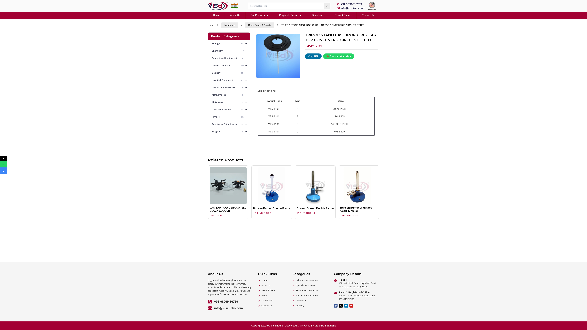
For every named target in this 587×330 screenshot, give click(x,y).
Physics (229, 117)
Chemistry (229, 51)
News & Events (343, 15)
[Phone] (3, 170)
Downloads (318, 15)
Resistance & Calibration (229, 124)
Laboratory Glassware (229, 87)
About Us (235, 15)
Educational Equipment (227, 58)
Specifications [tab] (266, 90)
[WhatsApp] (3, 164)
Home (216, 15)
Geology (229, 73)
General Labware (229, 65)
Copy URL (313, 56)
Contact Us (368, 15)
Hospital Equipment (229, 80)
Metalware (229, 25)
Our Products (258, 15)
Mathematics (229, 95)
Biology (229, 43)
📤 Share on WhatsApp (339, 56)
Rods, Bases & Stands (259, 25)
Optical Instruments (229, 109)
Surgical (229, 131)
